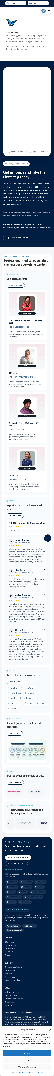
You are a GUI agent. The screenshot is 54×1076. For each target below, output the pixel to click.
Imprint (40, 1072)
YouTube (41, 882)
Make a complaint (13, 980)
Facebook (13, 882)
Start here (9, 942)
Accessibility (10, 977)
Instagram (13, 887)
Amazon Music (15, 897)
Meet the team (15, 285)
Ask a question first (16, 863)
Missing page (11, 31)
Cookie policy (11, 995)
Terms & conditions (14, 999)
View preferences (27, 1067)
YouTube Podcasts (34, 897)
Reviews (9, 952)
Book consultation (13, 967)
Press (7, 955)
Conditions (10, 948)
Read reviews (15, 515)
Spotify (23, 892)
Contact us (10, 970)
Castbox (12, 902)
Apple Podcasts (39, 892)
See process (14, 733)
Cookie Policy (16, 1072)
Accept (27, 1053)
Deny (27, 1060)
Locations (9, 973)
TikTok (12, 892)
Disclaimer (10, 1002)
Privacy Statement (29, 1072)
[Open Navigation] (46, 11)
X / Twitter (27, 882)
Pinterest (27, 887)
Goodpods (26, 902)
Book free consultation (18, 857)
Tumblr (40, 887)
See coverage (15, 782)
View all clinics (16, 682)
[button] (50, 1029)
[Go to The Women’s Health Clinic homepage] (43, 10)
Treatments (10, 945)
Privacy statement (13, 992)
